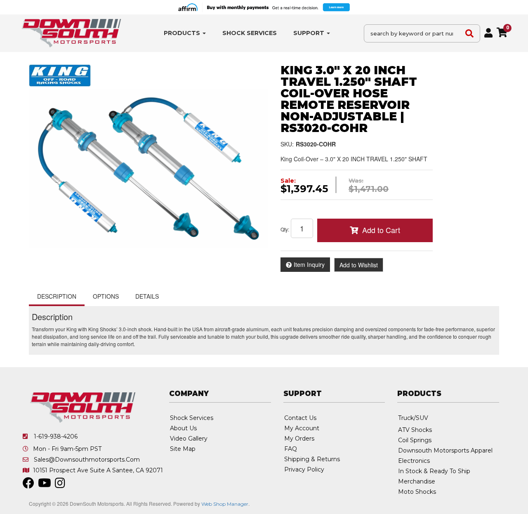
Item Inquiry (309, 264)
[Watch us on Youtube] (44, 485)
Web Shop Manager (224, 504)
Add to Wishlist (358, 265)
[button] (185, 33)
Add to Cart (381, 229)
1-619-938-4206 (56, 436)
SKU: (287, 144)
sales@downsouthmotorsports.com (87, 459)
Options (106, 296)
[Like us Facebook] (28, 485)
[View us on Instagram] (60, 485)
